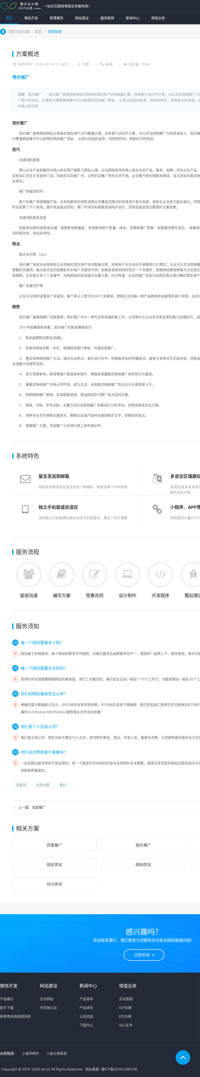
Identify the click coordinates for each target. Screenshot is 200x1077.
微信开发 (31, 18)
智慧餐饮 (56, 18)
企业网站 (46, 999)
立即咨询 (143, 954)
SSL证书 (125, 1025)
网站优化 (143, 864)
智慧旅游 (55, 31)
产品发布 (86, 999)
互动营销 (126, 999)
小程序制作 (30, 1053)
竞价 (62, 785)
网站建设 (82, 18)
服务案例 (107, 18)
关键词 (21, 785)
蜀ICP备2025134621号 (119, 1069)
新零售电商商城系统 (15, 1016)
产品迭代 (86, 1007)
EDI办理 (125, 1016)
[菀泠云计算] (20, 6)
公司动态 (86, 1016)
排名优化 (54, 864)
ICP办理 (125, 1007)
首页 (9, 18)
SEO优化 (54, 884)
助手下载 (7, 1007)
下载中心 (86, 1025)
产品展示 (7, 999)
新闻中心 (133, 18)
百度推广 (54, 845)
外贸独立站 (48, 1007)
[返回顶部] (183, 1057)
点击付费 (43, 785)
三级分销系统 (56, 1053)
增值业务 (158, 18)
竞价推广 (143, 845)
